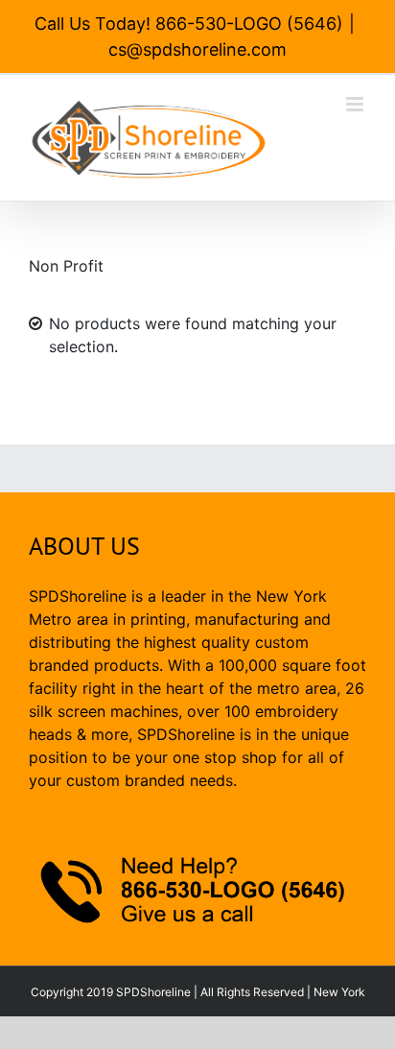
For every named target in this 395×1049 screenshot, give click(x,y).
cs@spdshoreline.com (197, 49)
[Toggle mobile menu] (356, 104)
